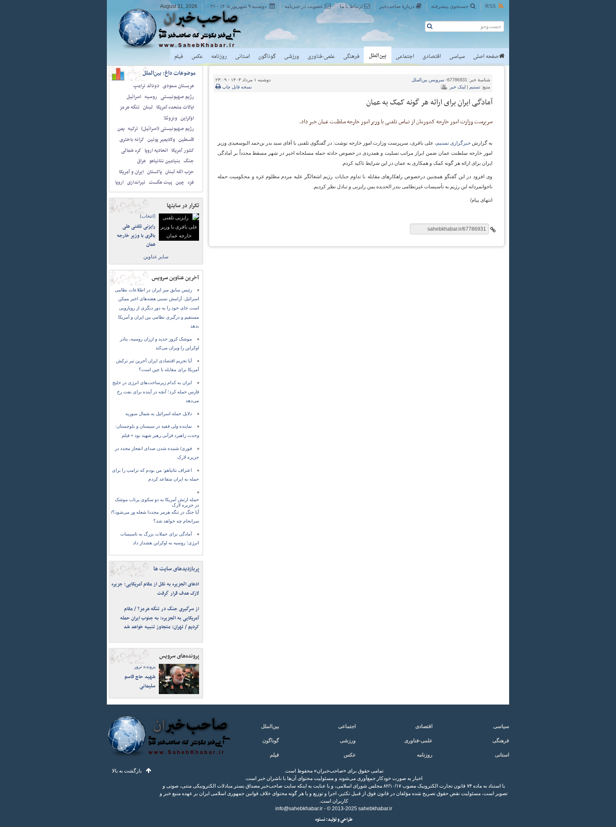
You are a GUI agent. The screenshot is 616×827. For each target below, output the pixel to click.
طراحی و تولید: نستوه (333, 820)
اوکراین (187, 118)
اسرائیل (134, 97)
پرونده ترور (144, 666)
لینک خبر (458, 86)
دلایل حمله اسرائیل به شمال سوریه (158, 413)
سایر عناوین (155, 257)
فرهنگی (351, 56)
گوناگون (267, 56)
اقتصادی (431, 56)
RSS (490, 6)
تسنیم (474, 86)
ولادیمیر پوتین (161, 139)
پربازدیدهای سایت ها (176, 569)
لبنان (148, 107)
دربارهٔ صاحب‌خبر (396, 6)
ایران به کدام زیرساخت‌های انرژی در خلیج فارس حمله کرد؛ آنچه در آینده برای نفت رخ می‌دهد (155, 391)
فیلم (178, 56)
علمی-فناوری (321, 56)
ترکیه (133, 129)
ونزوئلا (170, 118)
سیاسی (457, 56)
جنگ (189, 161)
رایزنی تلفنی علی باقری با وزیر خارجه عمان (136, 235)
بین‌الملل (377, 55)
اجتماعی (405, 56)
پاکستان (154, 172)
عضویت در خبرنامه (304, 6)
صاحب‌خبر (185, 28)
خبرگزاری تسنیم (453, 143)
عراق (141, 161)
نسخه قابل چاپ (236, 86)
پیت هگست (160, 182)
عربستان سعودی (178, 86)
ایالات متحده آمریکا (175, 107)
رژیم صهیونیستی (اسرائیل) (167, 129)
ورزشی (291, 56)
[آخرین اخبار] (168, 741)
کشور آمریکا (182, 150)
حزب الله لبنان (179, 172)
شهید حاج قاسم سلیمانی (139, 681)
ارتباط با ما (351, 6)
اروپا (119, 182)
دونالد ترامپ (146, 86)
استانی (242, 56)
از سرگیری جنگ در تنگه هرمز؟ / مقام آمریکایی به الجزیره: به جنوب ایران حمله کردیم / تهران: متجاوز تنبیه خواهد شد (159, 618)
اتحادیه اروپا (156, 150)
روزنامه (219, 56)
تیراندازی (136, 182)
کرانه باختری (131, 139)
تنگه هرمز (129, 107)
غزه (191, 182)
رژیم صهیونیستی (177, 97)
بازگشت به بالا (127, 771)
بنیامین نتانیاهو (164, 161)
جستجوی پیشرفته (449, 6)
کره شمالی (131, 150)
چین (180, 182)
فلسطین (186, 139)
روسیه (151, 97)
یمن (120, 129)
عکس (197, 56)
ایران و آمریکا (131, 172)
